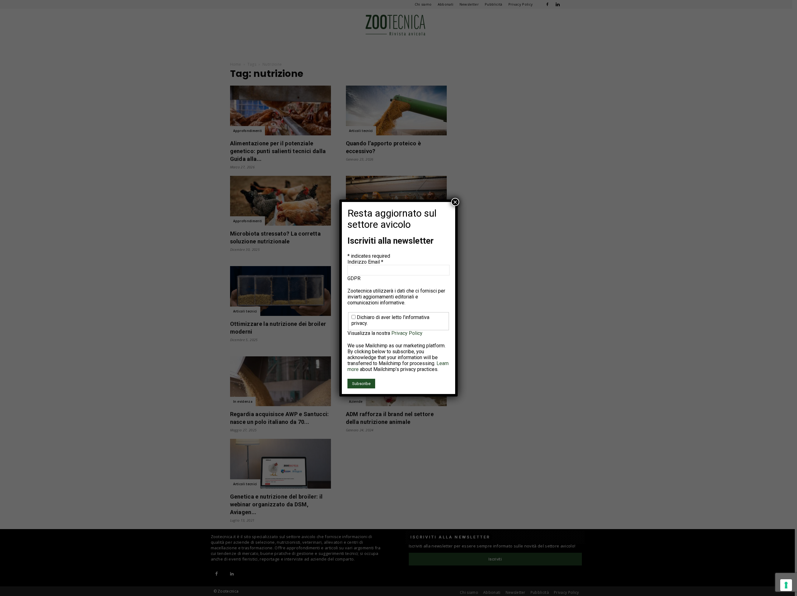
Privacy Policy (406, 333)
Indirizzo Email (365, 262)
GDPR (354, 278)
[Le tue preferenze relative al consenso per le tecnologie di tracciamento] (786, 585)
